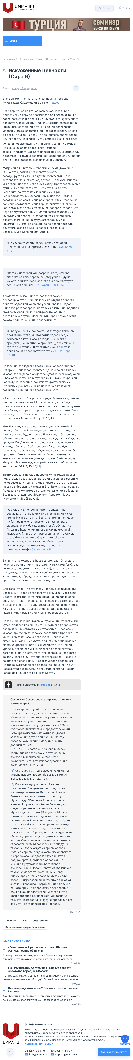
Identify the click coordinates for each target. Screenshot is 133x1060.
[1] (76, 143)
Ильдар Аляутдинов (24, 88)
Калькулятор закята (114, 1052)
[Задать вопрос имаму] (125, 1040)
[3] (39, 466)
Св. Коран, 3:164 (42, 549)
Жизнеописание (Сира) (30, 59)
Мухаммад (9, 59)
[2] (17, 224)
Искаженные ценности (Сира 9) (62, 59)
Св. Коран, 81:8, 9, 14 (50, 285)
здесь (55, 102)
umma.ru (45, 684)
